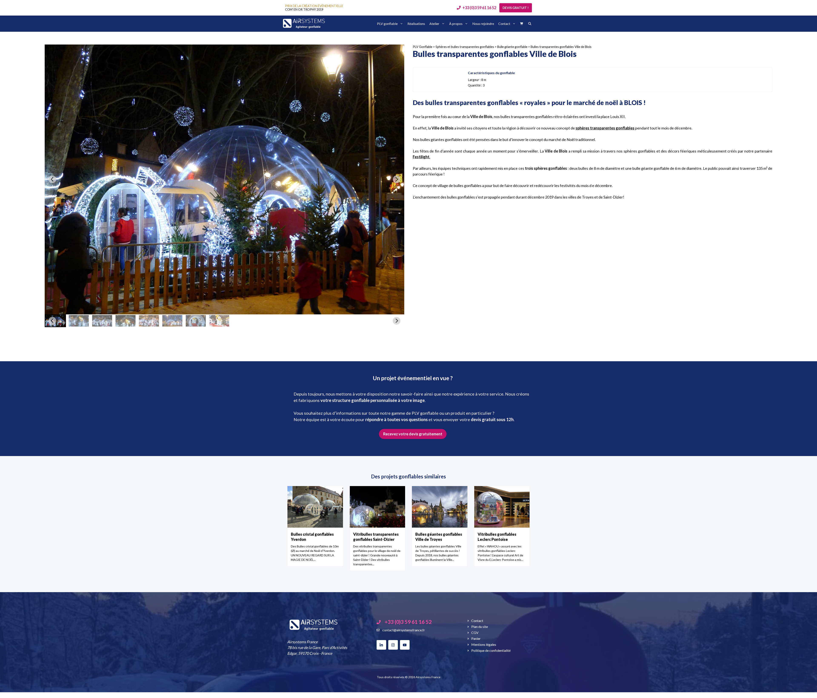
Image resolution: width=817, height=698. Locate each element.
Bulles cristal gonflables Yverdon (312, 536)
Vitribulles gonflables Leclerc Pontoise (497, 536)
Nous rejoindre (483, 24)
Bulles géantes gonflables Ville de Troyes (438, 536)
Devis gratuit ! (516, 8)
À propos (456, 24)
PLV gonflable (387, 24)
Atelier (434, 24)
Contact (504, 24)
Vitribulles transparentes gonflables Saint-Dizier (376, 536)
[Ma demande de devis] (522, 24)
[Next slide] (396, 179)
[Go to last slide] (52, 179)
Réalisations (416, 24)
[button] (78, 320)
